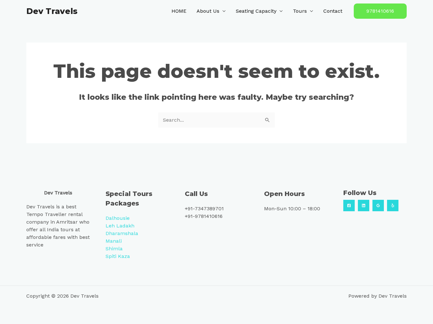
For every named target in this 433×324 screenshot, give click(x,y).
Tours (300, 11)
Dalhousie (118, 218)
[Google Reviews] (378, 205)
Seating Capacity (256, 11)
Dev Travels (51, 11)
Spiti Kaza (118, 256)
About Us (208, 11)
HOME (178, 11)
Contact (332, 11)
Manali (114, 241)
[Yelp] (392, 205)
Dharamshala (122, 233)
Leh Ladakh (120, 226)
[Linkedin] (363, 205)
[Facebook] (349, 205)
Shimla (114, 249)
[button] (380, 11)
